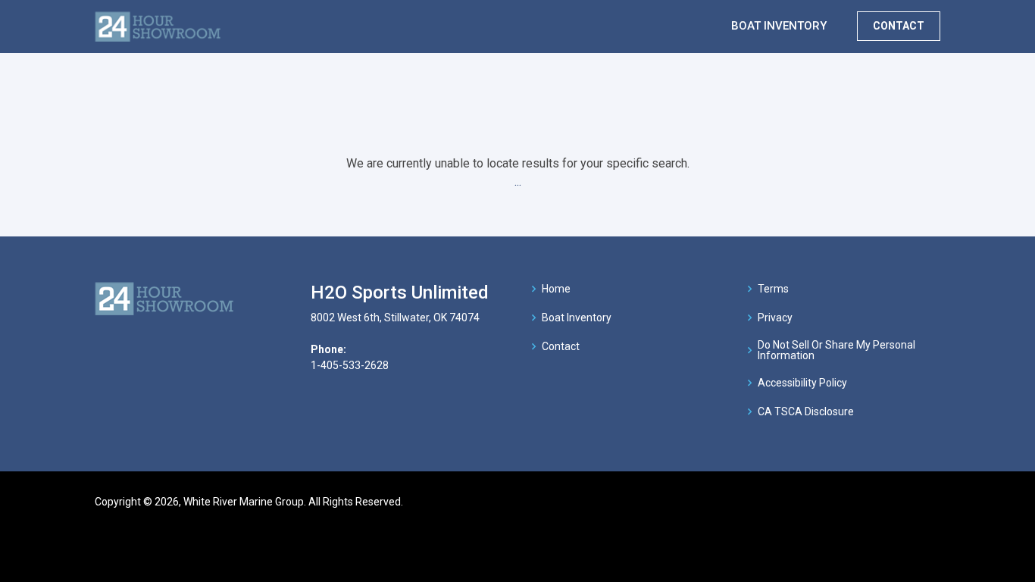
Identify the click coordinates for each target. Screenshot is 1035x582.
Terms (773, 288)
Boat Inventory (576, 317)
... (517, 181)
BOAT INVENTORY (779, 26)
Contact (561, 346)
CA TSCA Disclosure (806, 411)
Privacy (775, 317)
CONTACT (898, 26)
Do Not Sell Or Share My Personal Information (836, 350)
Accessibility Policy (802, 382)
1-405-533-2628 (350, 365)
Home (556, 288)
